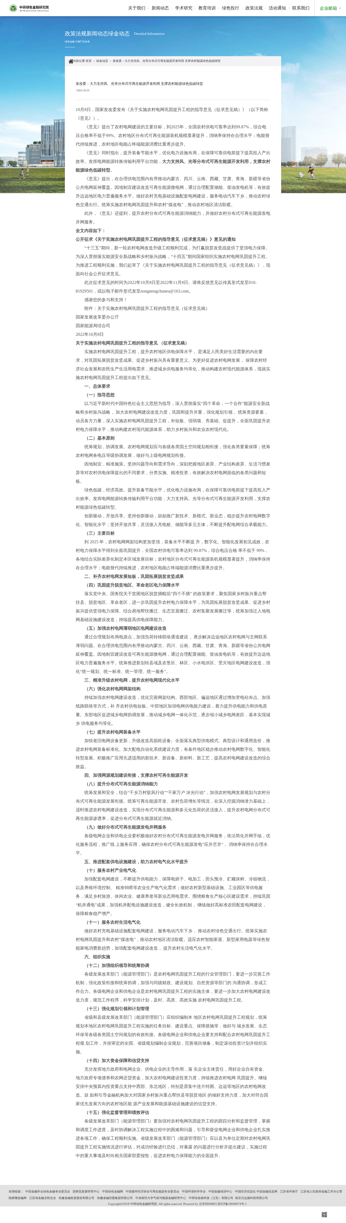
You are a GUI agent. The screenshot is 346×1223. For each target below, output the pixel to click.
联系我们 (301, 8)
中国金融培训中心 (220, 1191)
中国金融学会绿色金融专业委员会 (47, 1191)
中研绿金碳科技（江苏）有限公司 (211, 1198)
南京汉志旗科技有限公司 (251, 1198)
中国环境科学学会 (194, 1191)
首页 (89, 60)
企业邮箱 (328, 8)
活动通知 (277, 8)
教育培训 (207, 8)
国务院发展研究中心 (86, 1191)
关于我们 (136, 8)
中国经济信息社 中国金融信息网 (256, 1191)
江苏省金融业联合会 (42, 1198)
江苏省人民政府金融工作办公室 (321, 1191)
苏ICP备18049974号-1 (232, 1203)
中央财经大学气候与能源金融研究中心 (160, 1198)
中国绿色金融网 (112, 1191)
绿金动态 (102, 60)
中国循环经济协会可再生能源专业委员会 (152, 1191)
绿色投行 (230, 8)
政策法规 (254, 8)
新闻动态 (160, 8)
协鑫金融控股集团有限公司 (115, 1198)
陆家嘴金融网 (17, 1198)
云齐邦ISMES (208, 1203)
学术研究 (183, 8)
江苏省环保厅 (289, 1191)
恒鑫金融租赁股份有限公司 (76, 1198)
